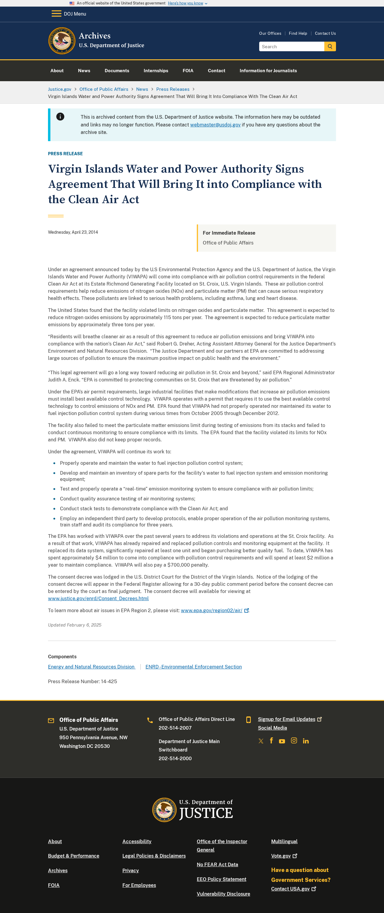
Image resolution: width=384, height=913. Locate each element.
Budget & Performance (73, 856)
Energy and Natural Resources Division (92, 667)
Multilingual (284, 841)
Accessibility (137, 841)
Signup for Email (286, 719)
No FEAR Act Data (217, 864)
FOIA (54, 885)
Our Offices (270, 33)
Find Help (298, 33)
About (55, 841)
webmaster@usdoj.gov (215, 125)
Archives (58, 870)
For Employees (139, 885)
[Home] (97, 52)
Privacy (130, 870)
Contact (290, 889)
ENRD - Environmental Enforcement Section (194, 667)
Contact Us (325, 33)
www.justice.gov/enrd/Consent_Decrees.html (98, 598)
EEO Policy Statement (221, 879)
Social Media (272, 728)
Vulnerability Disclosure (223, 894)
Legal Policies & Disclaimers (154, 856)
